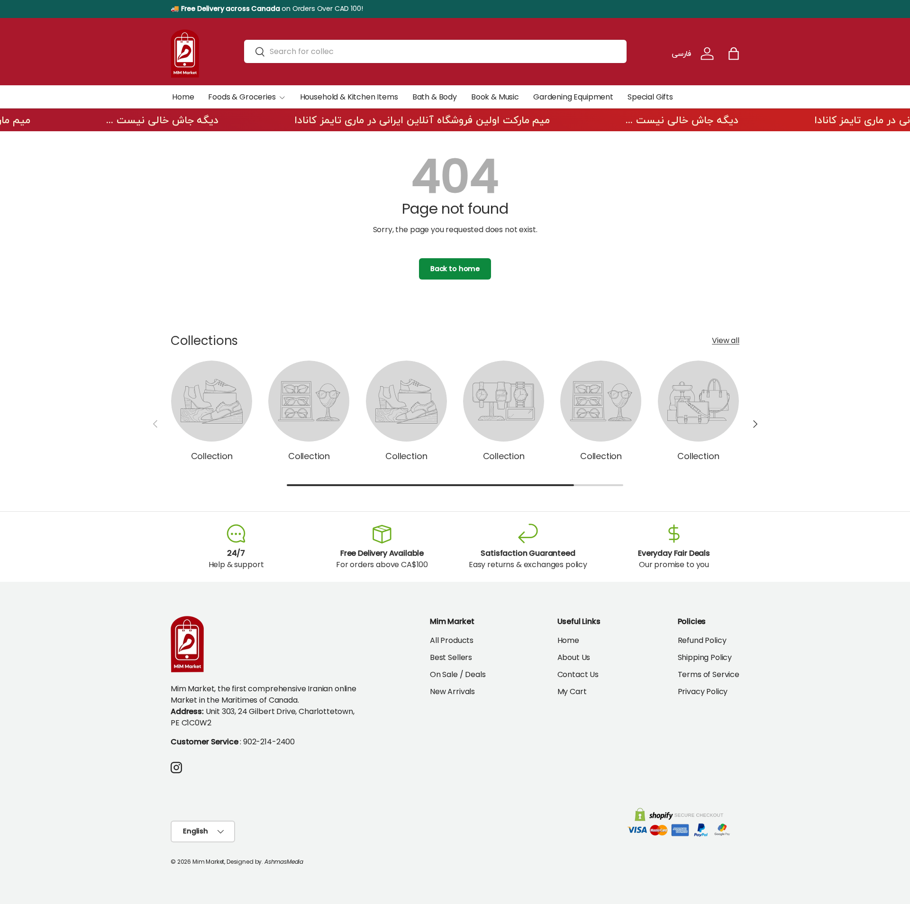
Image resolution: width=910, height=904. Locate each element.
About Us (574, 657)
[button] (733, 53)
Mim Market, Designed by (227, 862)
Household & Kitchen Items (349, 96)
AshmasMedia (283, 862)
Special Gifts (650, 96)
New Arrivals (452, 691)
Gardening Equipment (573, 96)
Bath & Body (434, 96)
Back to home (455, 268)
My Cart (572, 691)
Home (183, 96)
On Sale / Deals (458, 674)
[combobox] (435, 51)
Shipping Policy (705, 657)
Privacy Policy (703, 691)
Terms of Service (708, 674)
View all (725, 340)
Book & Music (495, 96)
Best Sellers (451, 657)
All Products (451, 640)
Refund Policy (702, 640)
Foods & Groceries (241, 96)
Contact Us (578, 674)
